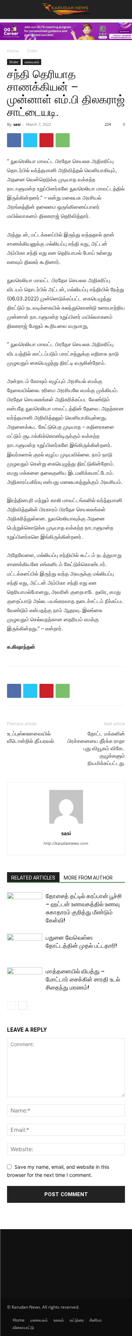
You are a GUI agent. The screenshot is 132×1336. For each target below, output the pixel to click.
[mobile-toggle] (12, 9)
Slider (32, 51)
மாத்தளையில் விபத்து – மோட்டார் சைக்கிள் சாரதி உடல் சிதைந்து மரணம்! (83, 979)
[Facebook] (14, 140)
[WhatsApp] (63, 140)
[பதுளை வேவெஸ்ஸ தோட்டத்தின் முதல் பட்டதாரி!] (24, 946)
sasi (16, 124)
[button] (122, 9)
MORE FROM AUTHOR (88, 878)
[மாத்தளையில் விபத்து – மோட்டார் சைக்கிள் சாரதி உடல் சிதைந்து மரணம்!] (24, 979)
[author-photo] (66, 823)
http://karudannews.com (66, 843)
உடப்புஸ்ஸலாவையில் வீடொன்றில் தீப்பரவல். (31, 737)
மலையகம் (32, 61)
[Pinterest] (46, 140)
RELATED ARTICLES (33, 878)
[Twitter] (30, 140)
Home (13, 51)
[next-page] (22, 1005)
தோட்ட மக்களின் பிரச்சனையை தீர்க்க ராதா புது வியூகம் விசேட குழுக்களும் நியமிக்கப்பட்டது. (96, 748)
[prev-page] (11, 1005)
